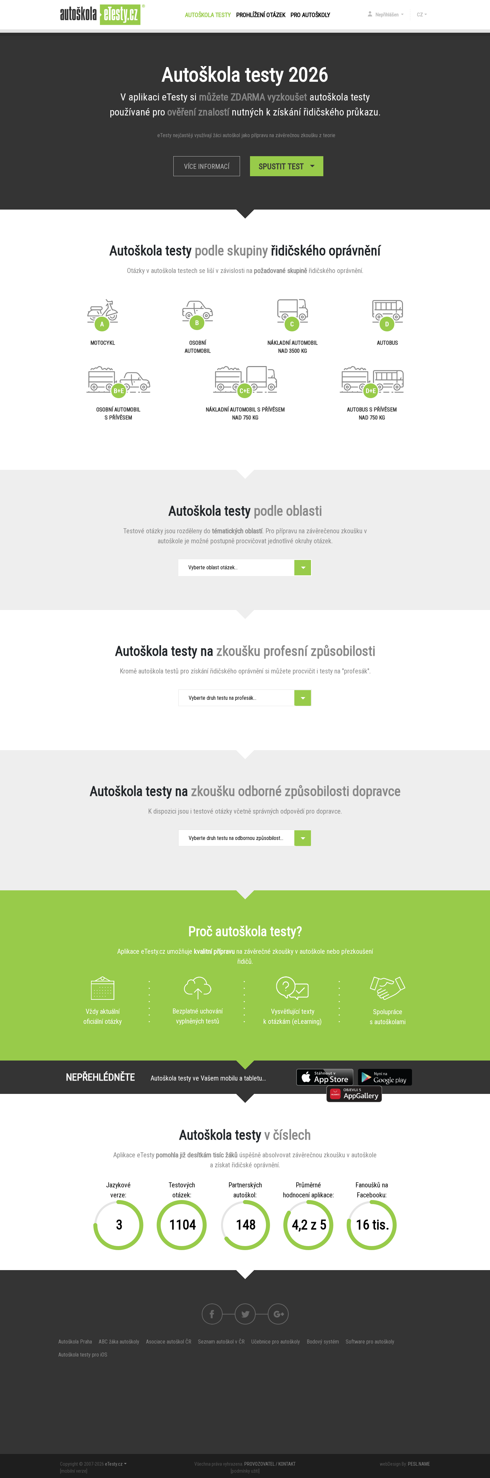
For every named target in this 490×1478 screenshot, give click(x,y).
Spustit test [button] (283, 166)
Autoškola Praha (75, 1342)
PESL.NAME (419, 1464)
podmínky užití (245, 1471)
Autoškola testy (209, 14)
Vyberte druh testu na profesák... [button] (222, 698)
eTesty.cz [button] (114, 1464)
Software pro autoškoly (370, 1342)
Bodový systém (323, 1342)
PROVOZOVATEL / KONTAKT (270, 1464)
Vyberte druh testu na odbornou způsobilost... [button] (236, 838)
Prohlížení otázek (260, 14)
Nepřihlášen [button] (388, 15)
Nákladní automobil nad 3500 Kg (292, 347)
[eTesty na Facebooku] (245, 1313)
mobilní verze (73, 1471)
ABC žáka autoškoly (119, 1342)
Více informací (206, 167)
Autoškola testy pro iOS (82, 1355)
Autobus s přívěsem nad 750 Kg (372, 413)
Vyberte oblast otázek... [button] (213, 567)
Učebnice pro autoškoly (275, 1342)
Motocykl (102, 343)
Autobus (387, 343)
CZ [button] (420, 15)
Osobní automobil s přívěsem (118, 413)
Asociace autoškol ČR (168, 1342)
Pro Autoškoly (310, 14)
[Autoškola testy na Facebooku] (212, 1313)
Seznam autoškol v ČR (221, 1342)
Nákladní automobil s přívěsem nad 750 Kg (245, 413)
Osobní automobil (198, 347)
